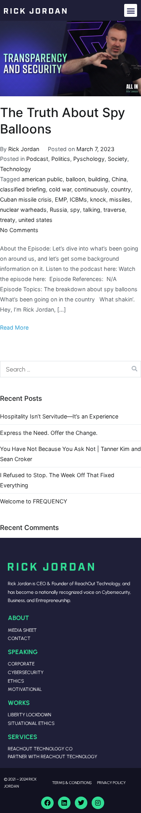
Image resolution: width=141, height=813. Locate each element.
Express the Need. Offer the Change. (49, 432)
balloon (75, 179)
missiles (119, 199)
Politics (60, 158)
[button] (130, 10)
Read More (14, 327)
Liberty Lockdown (29, 714)
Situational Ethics (31, 723)
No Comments (19, 230)
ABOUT (18, 617)
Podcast (37, 158)
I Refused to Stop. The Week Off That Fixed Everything (57, 480)
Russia (58, 209)
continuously (91, 189)
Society (117, 158)
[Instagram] (98, 803)
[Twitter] (81, 803)
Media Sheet (22, 630)
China (119, 179)
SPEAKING (23, 651)
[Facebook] (47, 803)
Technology (15, 169)
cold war (60, 189)
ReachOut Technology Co (40, 749)
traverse (114, 209)
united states (35, 219)
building (98, 179)
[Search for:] (70, 369)
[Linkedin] (64, 803)
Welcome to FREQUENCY (33, 501)
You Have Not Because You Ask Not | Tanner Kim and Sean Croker (70, 453)
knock (98, 199)
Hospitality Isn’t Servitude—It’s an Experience (59, 416)
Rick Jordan (23, 149)
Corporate (21, 664)
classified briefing (23, 189)
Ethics (16, 681)
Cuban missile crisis (26, 199)
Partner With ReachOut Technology (52, 756)
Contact (19, 638)
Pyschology (89, 158)
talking (91, 209)
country (121, 189)
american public (42, 179)
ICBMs (78, 199)
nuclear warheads (23, 209)
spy (75, 209)
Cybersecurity (25, 672)
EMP (61, 199)
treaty (7, 219)
